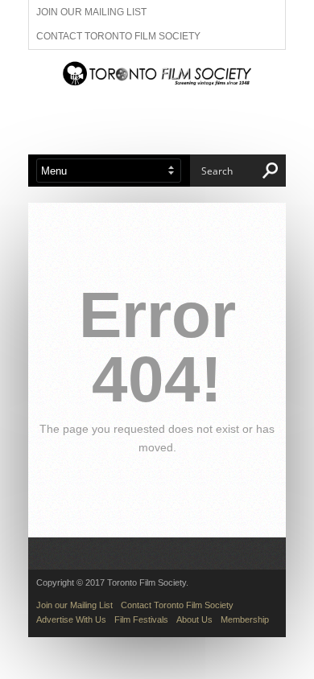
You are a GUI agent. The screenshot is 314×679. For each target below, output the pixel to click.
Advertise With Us (71, 619)
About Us (194, 619)
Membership (245, 619)
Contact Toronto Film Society (118, 36)
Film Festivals (141, 619)
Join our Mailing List (91, 12)
